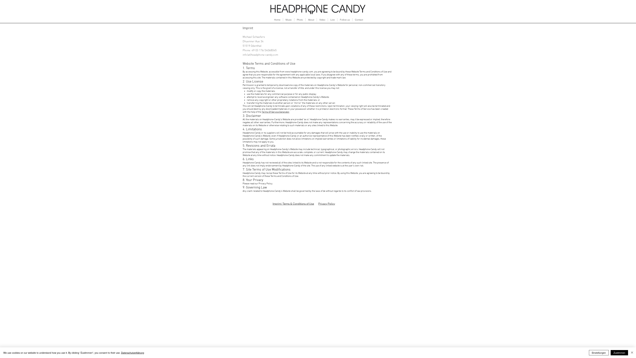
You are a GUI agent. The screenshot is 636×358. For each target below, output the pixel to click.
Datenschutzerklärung (132, 352)
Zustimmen (619, 352)
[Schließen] (632, 352)
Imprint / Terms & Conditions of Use (293, 203)
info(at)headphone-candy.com (260, 55)
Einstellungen (599, 352)
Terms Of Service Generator (275, 112)
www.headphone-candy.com (299, 71)
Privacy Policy (326, 203)
